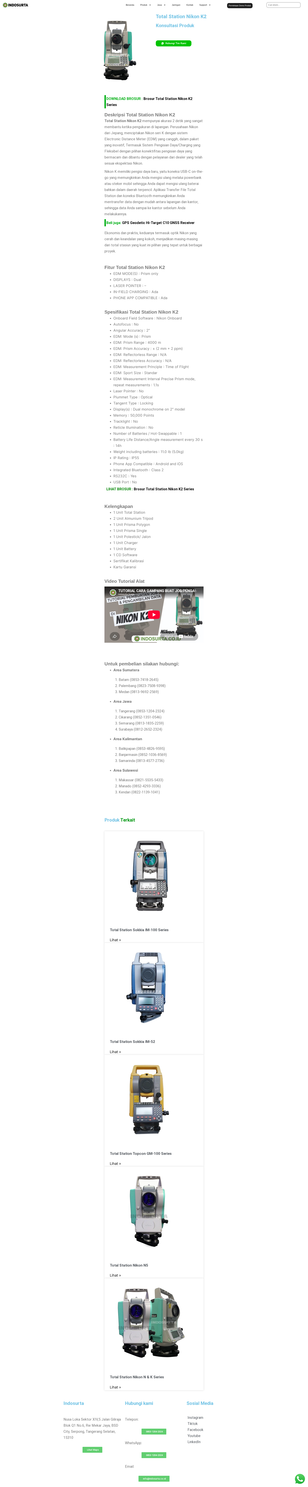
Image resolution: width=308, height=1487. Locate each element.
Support (203, 5)
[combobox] (283, 5)
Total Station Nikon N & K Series (137, 1377)
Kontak (189, 5)
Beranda (130, 5)
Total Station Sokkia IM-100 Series (139, 930)
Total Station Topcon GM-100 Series (141, 1153)
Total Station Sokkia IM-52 (132, 1042)
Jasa (159, 5)
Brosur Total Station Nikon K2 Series (164, 489)
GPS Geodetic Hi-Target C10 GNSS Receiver (158, 223)
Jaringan (176, 5)
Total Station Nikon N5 (129, 1265)
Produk (143, 5)
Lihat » (115, 940)
